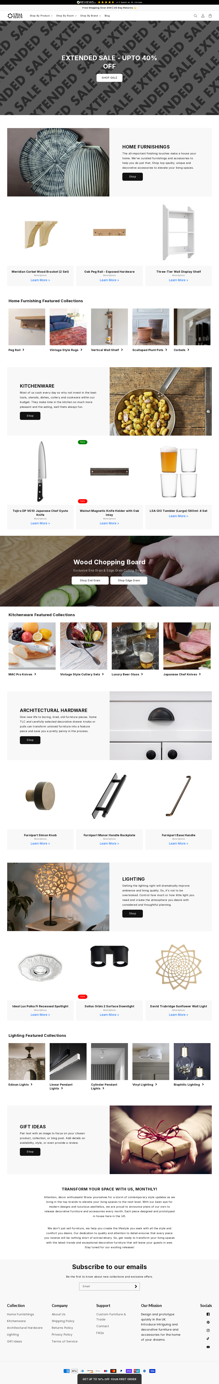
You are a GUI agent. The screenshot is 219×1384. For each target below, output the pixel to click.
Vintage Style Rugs (64, 350)
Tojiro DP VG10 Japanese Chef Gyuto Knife (40, 512)
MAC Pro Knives (20, 674)
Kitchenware (16, 1321)
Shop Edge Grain (129, 580)
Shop (132, 176)
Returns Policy (62, 1328)
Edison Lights (18, 1084)
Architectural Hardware (25, 1328)
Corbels (179, 350)
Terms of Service (65, 1341)
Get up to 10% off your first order (109, 1379)
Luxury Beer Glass (125, 674)
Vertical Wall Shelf (105, 350)
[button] (41, 15)
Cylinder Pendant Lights (104, 1086)
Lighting (13, 1334)
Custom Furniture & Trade (111, 1316)
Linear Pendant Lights (61, 1086)
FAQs (100, 1333)
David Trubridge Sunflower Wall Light (178, 1006)
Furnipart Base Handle (178, 835)
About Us (59, 1314)
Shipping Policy (63, 1321)
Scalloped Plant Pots (147, 350)
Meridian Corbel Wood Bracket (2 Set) (40, 271)
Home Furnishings (20, 1314)
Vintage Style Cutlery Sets (80, 674)
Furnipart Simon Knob (40, 835)
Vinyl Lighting (142, 1084)
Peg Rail (14, 350)
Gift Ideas (14, 1341)
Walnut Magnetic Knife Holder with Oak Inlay (109, 512)
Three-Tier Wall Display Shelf (178, 271)
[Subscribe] (136, 1286)
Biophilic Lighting (187, 1084)
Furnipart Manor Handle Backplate (109, 835)
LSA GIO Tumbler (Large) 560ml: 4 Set (178, 510)
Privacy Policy (62, 1334)
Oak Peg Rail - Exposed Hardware (109, 271)
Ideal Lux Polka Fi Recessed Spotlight (40, 1006)
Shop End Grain (90, 580)
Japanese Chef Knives (180, 674)
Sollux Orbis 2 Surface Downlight (109, 1006)
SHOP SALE (109, 77)
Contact (102, 1326)
